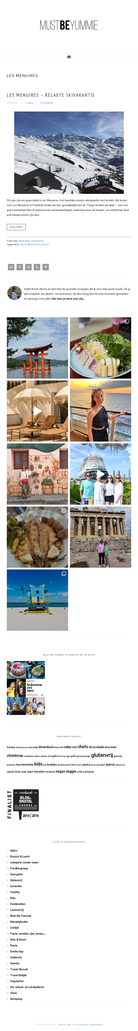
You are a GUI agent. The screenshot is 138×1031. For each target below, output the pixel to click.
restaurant (120, 765)
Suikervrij (16, 957)
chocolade (96, 747)
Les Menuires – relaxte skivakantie (51, 95)
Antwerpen (22, 747)
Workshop (16, 999)
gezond (80, 756)
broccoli (58, 747)
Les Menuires (30, 244)
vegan (60, 771)
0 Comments (47, 103)
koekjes (52, 764)
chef (74, 747)
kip (44, 764)
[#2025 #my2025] (100, 474)
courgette (53, 756)
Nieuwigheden (19, 921)
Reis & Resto (24, 241)
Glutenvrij (16, 880)
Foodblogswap (19, 868)
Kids (12, 898)
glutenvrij (102, 755)
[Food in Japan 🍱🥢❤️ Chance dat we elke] (100, 348)
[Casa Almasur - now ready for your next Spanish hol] (37, 411)
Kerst (19, 764)
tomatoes (50, 771)
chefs (83, 746)
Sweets (14, 963)
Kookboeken (17, 904)
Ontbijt (14, 927)
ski (38, 244)
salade (10, 771)
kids (22, 244)
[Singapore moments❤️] (37, 474)
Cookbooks (28, 756)
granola (118, 756)
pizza (93, 765)
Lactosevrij (17, 910)
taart (30, 771)
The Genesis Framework (88, 1025)
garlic (73, 756)
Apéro (14, 850)
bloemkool (46, 747)
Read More (16, 227)
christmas (15, 755)
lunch (79, 765)
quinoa (110, 764)
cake (67, 746)
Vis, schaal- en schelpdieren (27, 987)
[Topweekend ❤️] (100, 537)
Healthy (15, 892)
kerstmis (28, 764)
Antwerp (11, 747)
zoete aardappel (85, 771)
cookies (43, 756)
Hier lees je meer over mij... (68, 298)
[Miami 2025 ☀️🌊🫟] (37, 600)
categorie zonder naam (24, 862)
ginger (87, 756)
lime (73, 764)
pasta (86, 764)
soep (24, 771)
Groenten (16, 886)
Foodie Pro (64, 1025)
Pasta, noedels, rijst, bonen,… (28, 933)
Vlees (13, 993)
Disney (62, 756)
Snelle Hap (16, 951)
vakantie (45, 244)
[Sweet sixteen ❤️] (100, 411)
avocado (33, 747)
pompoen (100, 765)
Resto (14, 945)
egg (68, 756)
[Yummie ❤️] (37, 537)
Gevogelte (16, 874)
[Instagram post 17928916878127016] (37, 348)
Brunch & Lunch (20, 856)
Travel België (18, 975)
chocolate (111, 747)
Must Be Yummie (69, 25)
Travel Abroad (37, 241)
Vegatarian (17, 981)
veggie (71, 771)
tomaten (39, 771)
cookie (37, 756)
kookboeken (64, 764)
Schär (18, 771)
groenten (11, 765)
